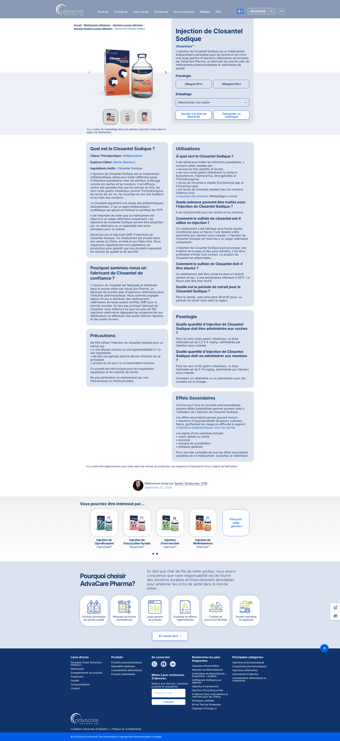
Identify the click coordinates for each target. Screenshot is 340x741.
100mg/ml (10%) (231, 83)
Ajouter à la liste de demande (193, 115)
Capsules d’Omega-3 (204, 708)
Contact (75, 688)
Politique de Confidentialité (126, 729)
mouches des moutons (193, 196)
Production (77, 676)
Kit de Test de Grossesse (206, 704)
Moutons (129, 162)
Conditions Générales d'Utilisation (89, 729)
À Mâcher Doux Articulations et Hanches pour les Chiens (210, 695)
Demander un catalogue (231, 115)
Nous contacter (184, 11)
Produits (103, 11)
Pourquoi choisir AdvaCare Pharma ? (86, 663)
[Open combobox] (212, 102)
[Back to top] (324, 648)
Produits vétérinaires (123, 674)
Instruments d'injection (245, 674)
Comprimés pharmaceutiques (249, 666)
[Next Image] (166, 72)
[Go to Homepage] (68, 9)
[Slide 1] (153, 554)
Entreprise (161, 11)
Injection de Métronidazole (207, 669)
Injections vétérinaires (244, 670)
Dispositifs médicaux (123, 666)
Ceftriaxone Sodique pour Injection (207, 681)
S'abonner (168, 702)
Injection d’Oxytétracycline (207, 690)
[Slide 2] (157, 554)
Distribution (77, 669)
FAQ (218, 11)
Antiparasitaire (132, 155)
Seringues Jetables (203, 700)
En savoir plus (170, 636)
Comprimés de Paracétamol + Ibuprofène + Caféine (209, 674)
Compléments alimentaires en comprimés (249, 679)
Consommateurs (80, 684)
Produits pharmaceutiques (126, 662)
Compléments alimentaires (126, 670)
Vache (117, 162)
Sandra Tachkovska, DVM (190, 483)
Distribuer (121, 11)
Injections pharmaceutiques (248, 662)
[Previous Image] (89, 72)
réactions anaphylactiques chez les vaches (206, 427)
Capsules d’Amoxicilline (205, 666)
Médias (205, 11)
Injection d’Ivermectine (205, 686)
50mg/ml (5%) (193, 83)
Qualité (75, 680)
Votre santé (141, 11)
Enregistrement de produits (86, 672)
